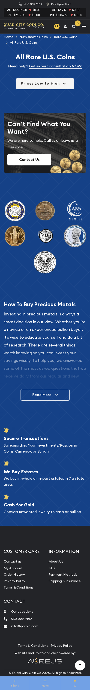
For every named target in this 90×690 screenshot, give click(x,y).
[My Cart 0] (74, 26)
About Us (56, 561)
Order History (14, 574)
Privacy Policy (14, 581)
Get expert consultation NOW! (55, 66)
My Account (13, 568)
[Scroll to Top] (80, 665)
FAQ (52, 568)
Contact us (12, 561)
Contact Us (29, 159)
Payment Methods (63, 574)
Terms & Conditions (18, 587)
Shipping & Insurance (65, 581)
